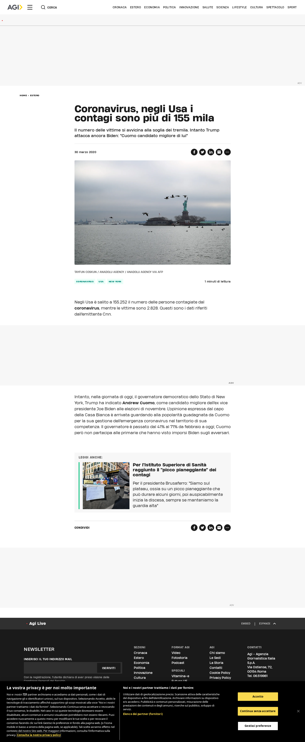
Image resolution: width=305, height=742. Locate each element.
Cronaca (120, 7)
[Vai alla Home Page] (15, 7)
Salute (208, 7)
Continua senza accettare (258, 711)
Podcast (178, 663)
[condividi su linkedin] (210, 152)
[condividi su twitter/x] (202, 152)
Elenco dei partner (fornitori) (143, 714)
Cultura (256, 7)
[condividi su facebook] (194, 152)
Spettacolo (275, 7)
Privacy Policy (220, 678)
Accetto (258, 696)
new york (115, 281)
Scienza (222, 7)
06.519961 (260, 676)
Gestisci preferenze (258, 726)
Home (23, 95)
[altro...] (227, 152)
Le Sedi (215, 658)
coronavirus (85, 281)
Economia (152, 7)
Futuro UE (179, 681)
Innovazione (189, 7)
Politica (169, 7)
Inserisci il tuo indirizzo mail (48, 659)
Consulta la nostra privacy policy (39, 735)
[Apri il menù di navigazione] (30, 7)
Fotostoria (179, 658)
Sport (292, 7)
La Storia (216, 663)
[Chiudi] (298, 711)
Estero (135, 7)
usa (101, 281)
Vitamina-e (180, 676)
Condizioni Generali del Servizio (44, 681)
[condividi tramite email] (219, 152)
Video (176, 653)
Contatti (216, 668)
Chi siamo (217, 653)
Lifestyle (239, 7)
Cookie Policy (220, 673)
